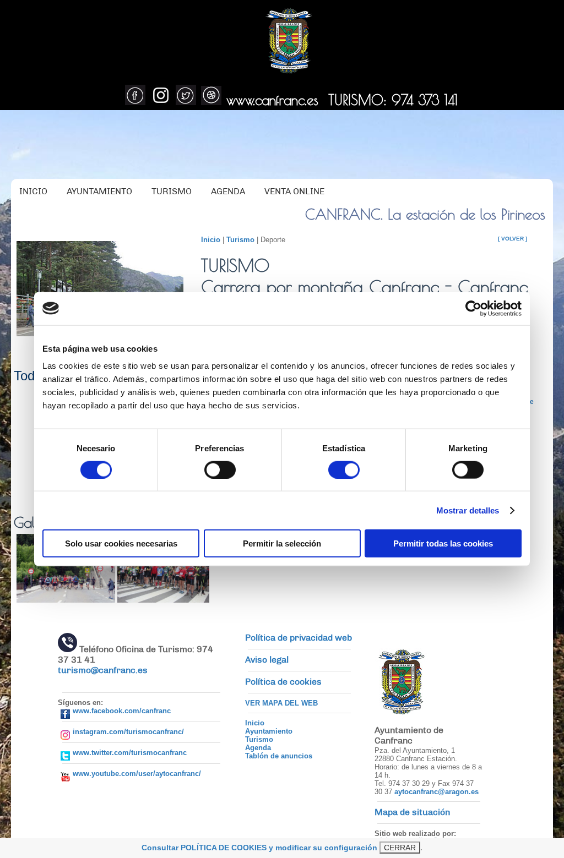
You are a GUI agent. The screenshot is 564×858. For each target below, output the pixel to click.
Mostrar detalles (468, 510)
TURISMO (171, 191)
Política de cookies (283, 682)
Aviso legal (267, 660)
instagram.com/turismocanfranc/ (128, 732)
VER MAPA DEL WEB (281, 703)
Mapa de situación (412, 812)
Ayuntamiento (268, 731)
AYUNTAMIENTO (99, 191)
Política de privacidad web (298, 638)
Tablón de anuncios (278, 756)
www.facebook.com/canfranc (122, 711)
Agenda (258, 748)
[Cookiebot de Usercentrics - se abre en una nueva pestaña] (473, 308)
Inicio (210, 240)
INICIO (33, 191)
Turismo (240, 240)
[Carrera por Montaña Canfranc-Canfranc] (66, 599)
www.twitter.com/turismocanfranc (130, 752)
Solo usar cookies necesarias (121, 543)
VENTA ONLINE (294, 191)
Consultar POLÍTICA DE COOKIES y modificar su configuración (259, 847)
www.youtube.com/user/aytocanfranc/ (137, 773)
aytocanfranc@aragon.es (436, 792)
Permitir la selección (282, 543)
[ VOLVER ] (512, 239)
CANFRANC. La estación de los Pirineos (425, 214)
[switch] (220, 469)
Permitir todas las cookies (443, 543)
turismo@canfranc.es (103, 670)
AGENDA (228, 191)
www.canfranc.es (272, 100)
